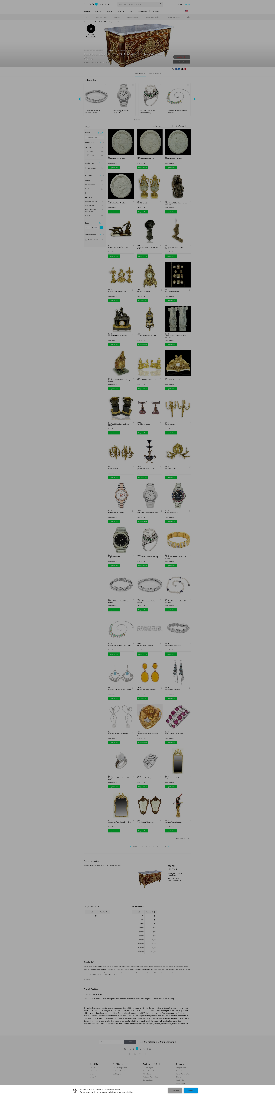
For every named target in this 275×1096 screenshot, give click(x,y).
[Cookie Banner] (137, 1090)
